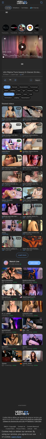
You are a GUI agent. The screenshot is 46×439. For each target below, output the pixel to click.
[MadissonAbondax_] (33, 276)
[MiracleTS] (12, 342)
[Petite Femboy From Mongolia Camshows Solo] (12, 130)
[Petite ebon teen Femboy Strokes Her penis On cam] (33, 243)
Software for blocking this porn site (14, 421)
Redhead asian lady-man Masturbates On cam (10, 216)
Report (37, 80)
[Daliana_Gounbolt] (12, 195)
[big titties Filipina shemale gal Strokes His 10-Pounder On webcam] (33, 146)
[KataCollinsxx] (12, 146)
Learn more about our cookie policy (31, 419)
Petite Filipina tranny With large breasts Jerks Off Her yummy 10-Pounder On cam (31, 200)
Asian (25, 94)
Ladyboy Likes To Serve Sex (31, 232)
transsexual (34, 87)
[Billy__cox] (33, 325)
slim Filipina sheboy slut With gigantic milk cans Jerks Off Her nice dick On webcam (10, 167)
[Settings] (40, 38)
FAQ (35, 429)
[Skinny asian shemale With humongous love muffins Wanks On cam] (33, 162)
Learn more (16, 437)
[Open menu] (3, 2)
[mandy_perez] (33, 359)
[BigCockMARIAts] (12, 276)
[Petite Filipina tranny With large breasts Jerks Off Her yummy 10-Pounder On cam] (33, 195)
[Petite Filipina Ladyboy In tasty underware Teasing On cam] (12, 243)
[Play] (22, 47)
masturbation (24, 87)
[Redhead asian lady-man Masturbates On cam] (12, 211)
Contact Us (21, 426)
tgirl (23, 91)
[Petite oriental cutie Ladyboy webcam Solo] (12, 114)
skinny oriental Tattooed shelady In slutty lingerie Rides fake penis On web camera (31, 119)
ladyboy (12, 91)
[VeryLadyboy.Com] (22, 2)
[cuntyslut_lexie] (33, 309)
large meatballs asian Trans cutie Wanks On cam (31, 184)
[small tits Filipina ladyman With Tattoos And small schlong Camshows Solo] (33, 130)
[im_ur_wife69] (12, 309)
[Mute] (5, 38)
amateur (30, 91)
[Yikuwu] (12, 359)
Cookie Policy (10, 429)
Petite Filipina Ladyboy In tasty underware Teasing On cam (10, 249)
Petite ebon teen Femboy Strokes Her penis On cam (31, 249)
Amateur (18, 94)
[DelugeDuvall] (12, 292)
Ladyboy (16, 98)
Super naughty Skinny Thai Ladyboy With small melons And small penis (31, 216)
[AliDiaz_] (12, 227)
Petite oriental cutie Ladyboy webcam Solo (10, 119)
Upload (29, 429)
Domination (8, 98)
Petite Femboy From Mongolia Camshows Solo (10, 135)
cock (36, 91)
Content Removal (33, 426)
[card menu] (21, 119)
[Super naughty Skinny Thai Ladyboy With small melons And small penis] (33, 211)
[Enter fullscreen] (40, 52)
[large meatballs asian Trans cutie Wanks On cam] (33, 178)
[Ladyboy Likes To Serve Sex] (33, 227)
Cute (30, 94)
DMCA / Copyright (10, 426)
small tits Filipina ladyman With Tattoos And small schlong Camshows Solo (31, 135)
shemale (14, 87)
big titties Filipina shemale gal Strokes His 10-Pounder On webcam (31, 151)
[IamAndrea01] (12, 325)
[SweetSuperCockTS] (33, 292)
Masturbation (25, 98)
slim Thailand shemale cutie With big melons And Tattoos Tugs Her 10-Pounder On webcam (10, 184)
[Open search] (41, 2)
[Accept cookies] (41, 434)
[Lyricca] (33, 342)
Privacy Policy (20, 429)
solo (19, 91)
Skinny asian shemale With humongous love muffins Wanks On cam (31, 167)
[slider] (22, 57)
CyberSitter (37, 421)
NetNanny (30, 421)
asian (6, 91)
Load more (22, 255)
